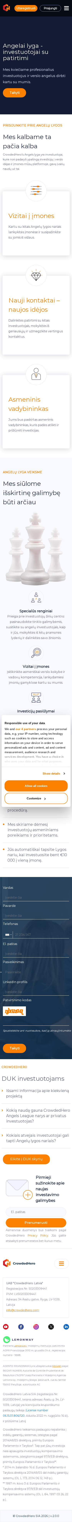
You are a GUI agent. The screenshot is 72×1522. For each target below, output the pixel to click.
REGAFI (56, 1366)
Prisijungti (50, 8)
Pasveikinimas (13, 962)
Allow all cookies (36, 785)
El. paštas (10, 944)
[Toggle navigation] (66, 8)
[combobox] (8, 934)
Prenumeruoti (36, 1223)
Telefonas (10, 924)
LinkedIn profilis (15, 982)
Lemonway (20, 1345)
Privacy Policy (37, 1235)
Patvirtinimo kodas (17, 1000)
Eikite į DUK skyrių (26, 1159)
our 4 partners (26, 729)
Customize (34, 798)
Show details (51, 773)
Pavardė (9, 906)
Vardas (8, 888)
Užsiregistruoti (26, 8)
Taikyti (15, 93)
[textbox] (13, 972)
